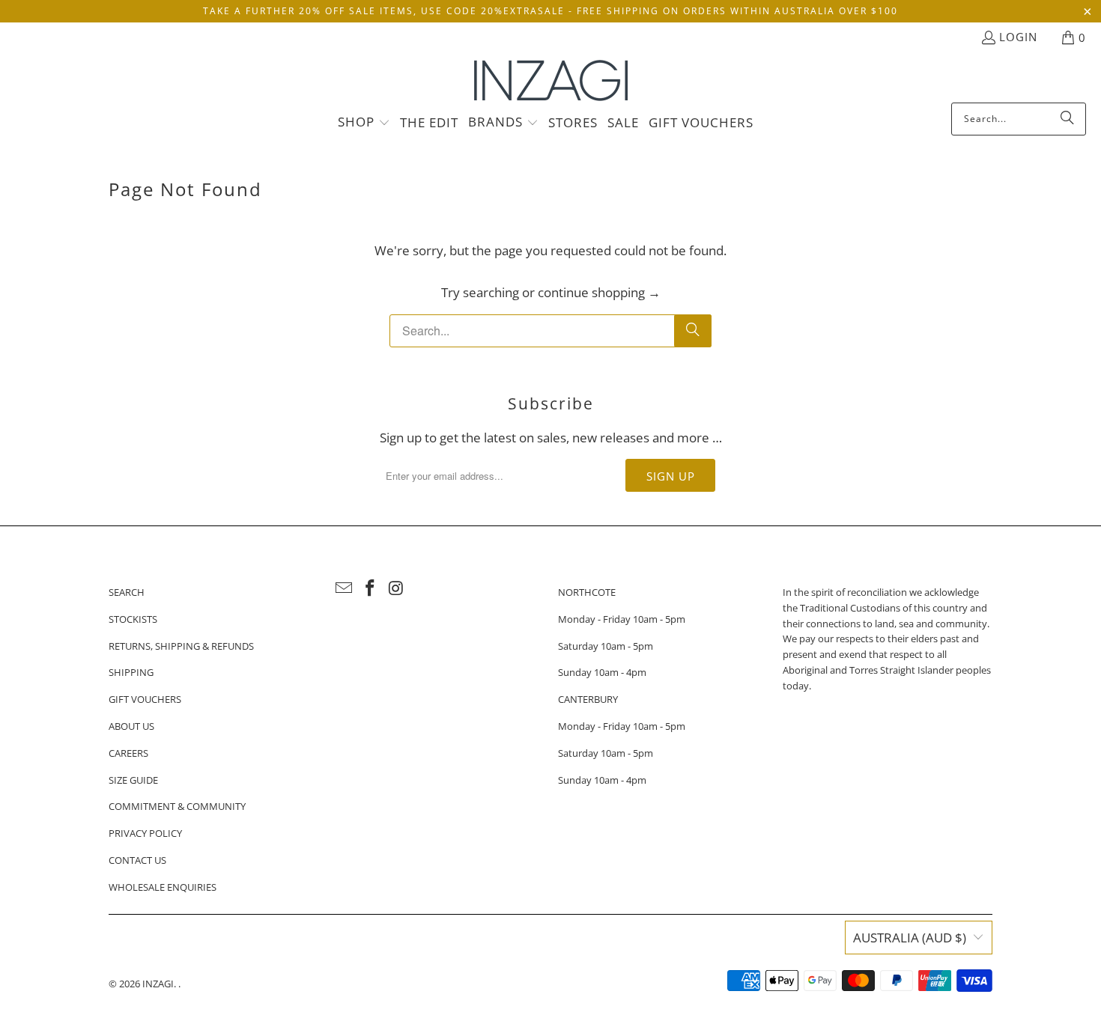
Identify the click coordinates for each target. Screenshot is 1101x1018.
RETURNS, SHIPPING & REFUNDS (181, 646)
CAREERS (128, 753)
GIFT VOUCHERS (145, 699)
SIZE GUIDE (133, 780)
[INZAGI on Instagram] (396, 588)
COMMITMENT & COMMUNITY (177, 806)
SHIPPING (131, 672)
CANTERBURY (588, 699)
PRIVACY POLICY (145, 833)
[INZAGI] (551, 81)
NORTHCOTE (587, 592)
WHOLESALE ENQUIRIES (162, 887)
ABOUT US (131, 726)
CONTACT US (137, 860)
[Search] (1067, 119)
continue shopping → (599, 292)
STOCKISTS (133, 619)
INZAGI (158, 983)
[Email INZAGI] (344, 588)
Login (1018, 36)
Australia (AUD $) (909, 937)
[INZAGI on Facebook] (371, 588)
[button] (364, 123)
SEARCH (127, 592)
